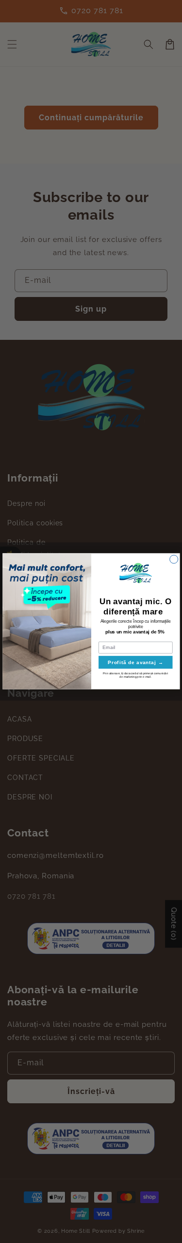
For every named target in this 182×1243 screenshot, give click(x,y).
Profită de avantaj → (135, 662)
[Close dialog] (173, 560)
